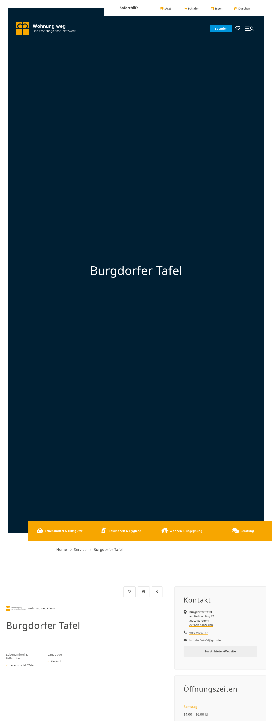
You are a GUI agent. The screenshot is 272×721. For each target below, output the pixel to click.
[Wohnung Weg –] (49, 28)
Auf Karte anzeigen (201, 625)
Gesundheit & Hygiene (125, 531)
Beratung (247, 531)
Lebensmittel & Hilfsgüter (64, 531)
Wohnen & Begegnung (186, 531)
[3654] (129, 591)
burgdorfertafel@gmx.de (205, 640)
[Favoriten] (237, 28)
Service (80, 549)
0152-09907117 (198, 632)
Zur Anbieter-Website (220, 651)
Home (61, 549)
